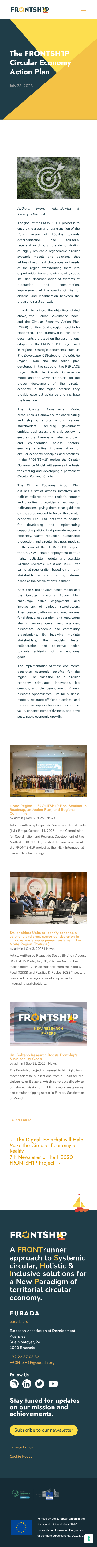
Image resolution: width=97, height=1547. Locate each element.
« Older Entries (20, 1120)
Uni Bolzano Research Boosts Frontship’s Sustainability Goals (43, 1057)
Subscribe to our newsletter (43, 1430)
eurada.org (19, 1321)
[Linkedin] (26, 1387)
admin (18, 818)
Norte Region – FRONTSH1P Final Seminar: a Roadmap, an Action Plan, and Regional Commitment (48, 809)
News (51, 818)
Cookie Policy (21, 1456)
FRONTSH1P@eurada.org (32, 1362)
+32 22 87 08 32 (24, 1357)
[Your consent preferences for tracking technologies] (88, 1538)
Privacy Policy (21, 1447)
